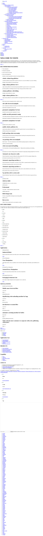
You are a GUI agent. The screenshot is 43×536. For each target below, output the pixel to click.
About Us (4, 357)
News (3, 45)
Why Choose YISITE (8, 48)
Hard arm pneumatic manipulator (12, 22)
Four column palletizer (12, 9)
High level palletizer (12, 10)
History (6, 49)
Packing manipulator (10, 19)
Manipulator (15, 371)
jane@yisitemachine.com (8, 366)
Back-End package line (8, 43)
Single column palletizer (13, 7)
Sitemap (18, 370)
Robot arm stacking (10, 15)
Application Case (5, 38)
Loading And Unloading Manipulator (6, 371)
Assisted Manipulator (3, 372)
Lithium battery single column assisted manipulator (15, 32)
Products (4, 4)
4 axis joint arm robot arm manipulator (15, 17)
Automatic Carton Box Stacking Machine (16, 12)
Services (4, 44)
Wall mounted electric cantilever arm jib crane (14, 31)
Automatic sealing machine (11, 36)
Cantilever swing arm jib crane (12, 28)
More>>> (2, 64)
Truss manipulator (5, 348)
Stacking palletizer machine (11, 13)
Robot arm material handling (11, 20)
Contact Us (4, 50)
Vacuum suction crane (10, 29)
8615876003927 (7, 367)
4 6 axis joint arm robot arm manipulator (15, 16)
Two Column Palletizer (12, 8)
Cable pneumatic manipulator (11, 23)
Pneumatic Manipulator (8, 41)
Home (4, 3)
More (3, 256)
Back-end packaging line (9, 33)
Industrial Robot (7, 40)
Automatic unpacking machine (12, 37)
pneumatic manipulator (21, 371)
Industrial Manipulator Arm (30, 371)
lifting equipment (38, 371)
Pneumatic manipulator (8, 21)
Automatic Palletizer (10, 35)
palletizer (6, 42)
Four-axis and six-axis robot (9, 14)
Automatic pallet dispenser (13, 11)
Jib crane (8, 25)
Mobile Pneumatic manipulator (12, 24)
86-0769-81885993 (6, 380)
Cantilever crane (9, 27)
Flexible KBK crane (10, 30)
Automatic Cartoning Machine (12, 34)
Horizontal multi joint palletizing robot (15, 18)
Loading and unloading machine (12, 6)
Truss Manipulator (8, 39)
